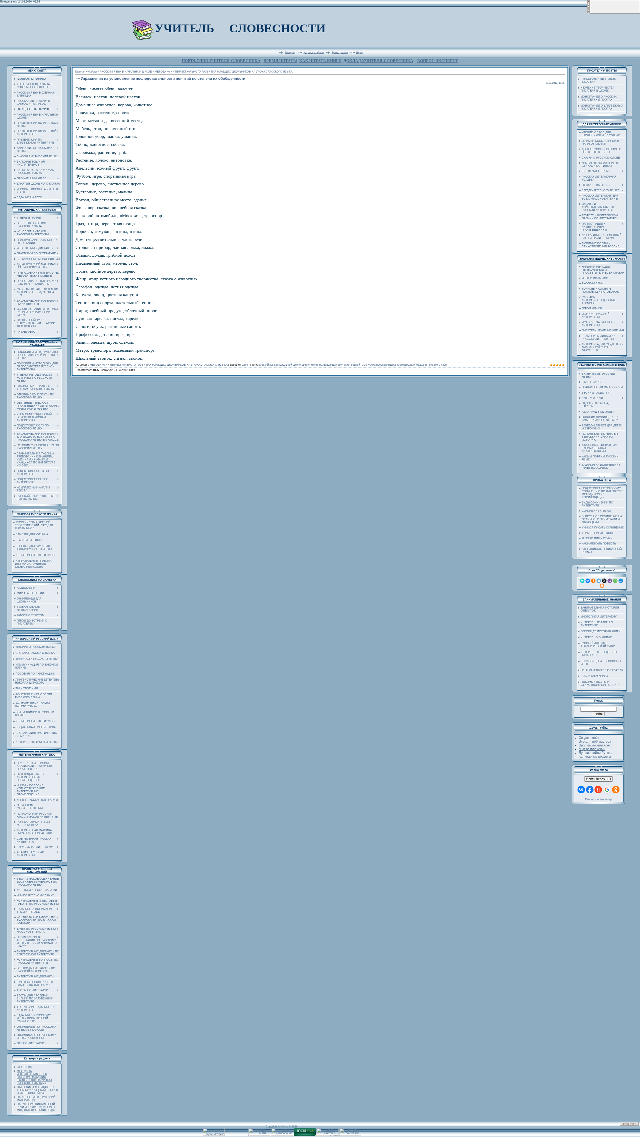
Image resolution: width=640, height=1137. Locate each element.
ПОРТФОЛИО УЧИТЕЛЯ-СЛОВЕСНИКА (221, 61)
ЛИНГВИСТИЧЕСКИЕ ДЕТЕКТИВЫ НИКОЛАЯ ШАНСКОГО (37, 681)
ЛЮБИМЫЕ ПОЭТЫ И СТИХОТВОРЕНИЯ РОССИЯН (599, 683)
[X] (604, 581)
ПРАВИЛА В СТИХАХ (29, 539)
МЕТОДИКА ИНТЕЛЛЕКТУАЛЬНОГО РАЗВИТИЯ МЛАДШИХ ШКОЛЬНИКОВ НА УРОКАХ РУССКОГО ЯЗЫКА (34, 1076)
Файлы (92, 71)
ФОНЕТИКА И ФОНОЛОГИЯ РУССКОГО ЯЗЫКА (33, 696)
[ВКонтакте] (588, 581)
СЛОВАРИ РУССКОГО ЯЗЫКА (35, 652)
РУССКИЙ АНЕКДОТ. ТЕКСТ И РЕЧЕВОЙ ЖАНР (596, 645)
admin (245, 364)
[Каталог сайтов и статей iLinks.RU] (327, 1134)
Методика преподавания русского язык (422, 364)
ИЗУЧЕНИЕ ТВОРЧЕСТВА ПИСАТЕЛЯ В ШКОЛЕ (596, 89)
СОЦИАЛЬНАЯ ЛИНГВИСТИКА (36, 727)
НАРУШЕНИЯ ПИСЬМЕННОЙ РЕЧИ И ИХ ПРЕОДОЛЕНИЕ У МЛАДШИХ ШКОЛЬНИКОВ (36, 1106)
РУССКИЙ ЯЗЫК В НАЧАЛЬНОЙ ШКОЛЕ (126, 71)
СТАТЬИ (22, 1066)
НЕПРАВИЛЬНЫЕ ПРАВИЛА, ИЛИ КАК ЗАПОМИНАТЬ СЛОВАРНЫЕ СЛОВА (33, 563)
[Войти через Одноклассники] (616, 789)
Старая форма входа (598, 799)
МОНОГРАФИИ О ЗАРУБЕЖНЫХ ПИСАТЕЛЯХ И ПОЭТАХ (600, 107)
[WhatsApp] (615, 581)
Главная (290, 52)
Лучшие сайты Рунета (595, 753)
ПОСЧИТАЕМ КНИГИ (594, 675)
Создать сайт (589, 738)
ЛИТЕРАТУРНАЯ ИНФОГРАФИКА (601, 669)
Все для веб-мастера (595, 741)
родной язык (359, 364)
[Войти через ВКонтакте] (581, 789)
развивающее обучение (334, 364)
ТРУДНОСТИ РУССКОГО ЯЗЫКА (37, 658)
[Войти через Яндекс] (598, 789)
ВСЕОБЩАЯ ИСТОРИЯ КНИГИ (600, 631)
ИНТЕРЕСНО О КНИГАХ (596, 637)
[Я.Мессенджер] (582, 581)
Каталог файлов (314, 52)
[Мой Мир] (620, 581)
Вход (359, 52)
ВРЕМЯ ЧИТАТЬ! (280, 61)
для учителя (310, 364)
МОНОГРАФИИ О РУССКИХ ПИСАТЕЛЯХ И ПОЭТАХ (597, 98)
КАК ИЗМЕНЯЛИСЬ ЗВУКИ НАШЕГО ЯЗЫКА (32, 705)
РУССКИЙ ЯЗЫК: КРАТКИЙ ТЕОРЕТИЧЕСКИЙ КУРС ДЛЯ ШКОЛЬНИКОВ (33, 525)
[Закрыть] (588, 12)
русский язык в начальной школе (279, 364)
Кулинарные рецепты (595, 756)
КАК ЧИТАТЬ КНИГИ (320, 61)
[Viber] (610, 581)
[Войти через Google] (607, 790)
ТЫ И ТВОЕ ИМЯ (27, 688)
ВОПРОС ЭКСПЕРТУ (437, 61)
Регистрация (340, 52)
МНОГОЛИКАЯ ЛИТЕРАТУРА (598, 616)
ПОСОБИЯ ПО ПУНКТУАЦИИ (35, 673)
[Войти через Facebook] (590, 789)
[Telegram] (598, 581)
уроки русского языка (382, 364)
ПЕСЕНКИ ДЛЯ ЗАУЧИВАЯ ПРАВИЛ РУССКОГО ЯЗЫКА (33, 547)
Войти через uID (598, 779)
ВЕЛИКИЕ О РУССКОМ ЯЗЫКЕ (36, 646)
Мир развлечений (592, 749)
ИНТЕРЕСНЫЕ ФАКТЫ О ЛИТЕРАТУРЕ (595, 624)
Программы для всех (595, 745)
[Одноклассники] (593, 581)
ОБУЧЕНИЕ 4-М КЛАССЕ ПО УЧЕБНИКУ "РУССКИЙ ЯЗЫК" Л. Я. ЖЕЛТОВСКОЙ (37, 1089)
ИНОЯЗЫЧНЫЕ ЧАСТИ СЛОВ (35, 554)
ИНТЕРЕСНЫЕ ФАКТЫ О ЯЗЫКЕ (37, 741)
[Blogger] (602, 586)
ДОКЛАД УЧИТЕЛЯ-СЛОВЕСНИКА (378, 61)
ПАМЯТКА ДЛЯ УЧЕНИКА (32, 534)
